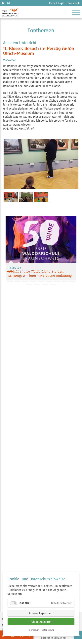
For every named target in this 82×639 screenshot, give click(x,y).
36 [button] (72, 281)
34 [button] (57, 281)
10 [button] (10, 274)
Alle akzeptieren (41, 621)
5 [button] (41, 271)
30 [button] (25, 281)
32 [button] (41, 281)
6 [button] (49, 271)
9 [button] (72, 271)
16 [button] (57, 274)
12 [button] (25, 274)
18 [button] (72, 274)
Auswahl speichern (41, 613)
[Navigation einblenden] (76, 12)
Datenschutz (48, 630)
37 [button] (29, 284)
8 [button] (65, 271)
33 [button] (49, 281)
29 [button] (18, 281)
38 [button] (37, 284)
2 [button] (18, 271)
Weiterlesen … (41, 248)
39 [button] (45, 284)
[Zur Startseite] (10, 15)
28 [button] (10, 281)
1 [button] (10, 271)
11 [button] (18, 274)
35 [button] (65, 281)
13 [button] (33, 274)
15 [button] (49, 274)
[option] (41, 248)
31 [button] (33, 281)
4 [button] (33, 271)
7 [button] (57, 271)
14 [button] (41, 274)
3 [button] (25, 271)
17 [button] (65, 274)
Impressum (33, 630)
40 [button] (53, 284)
